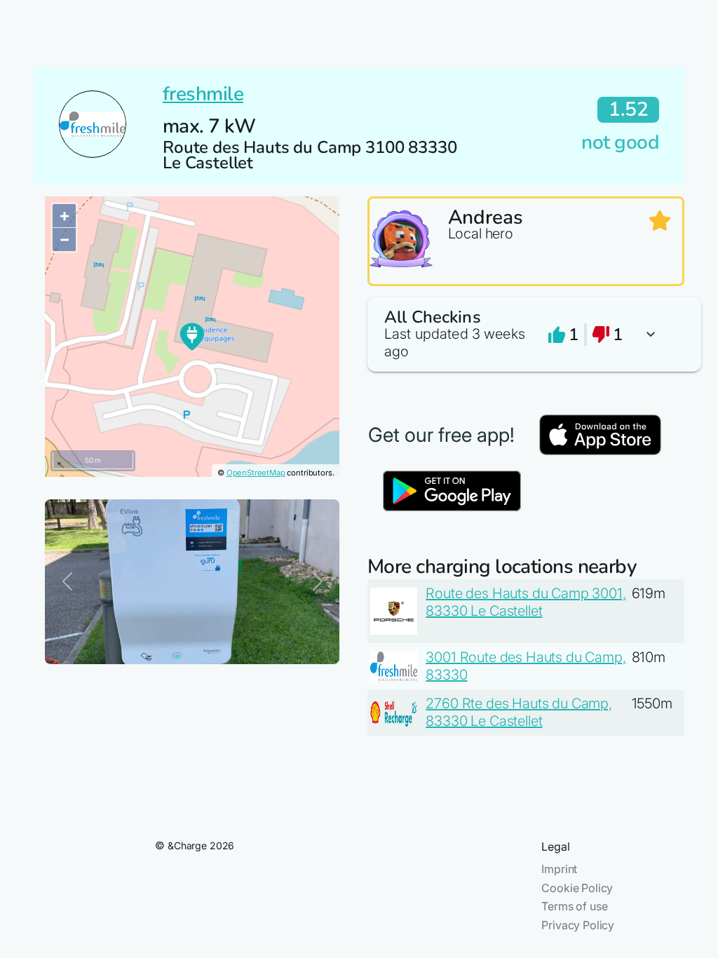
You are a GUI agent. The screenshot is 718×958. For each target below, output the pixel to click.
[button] (525, 334)
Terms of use (574, 906)
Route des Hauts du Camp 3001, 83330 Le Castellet (525, 602)
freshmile (203, 94)
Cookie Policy (577, 888)
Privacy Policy (577, 925)
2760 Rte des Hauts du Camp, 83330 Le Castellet (519, 712)
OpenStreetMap (255, 473)
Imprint (559, 869)
